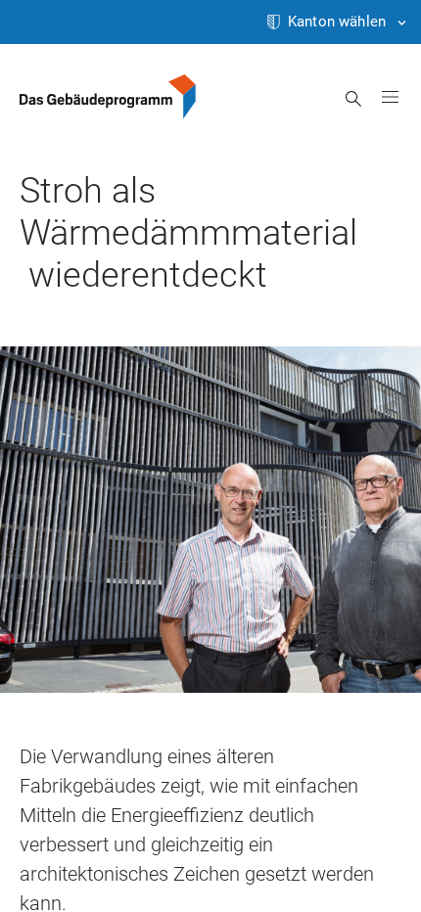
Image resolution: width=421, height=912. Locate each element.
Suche (354, 99)
